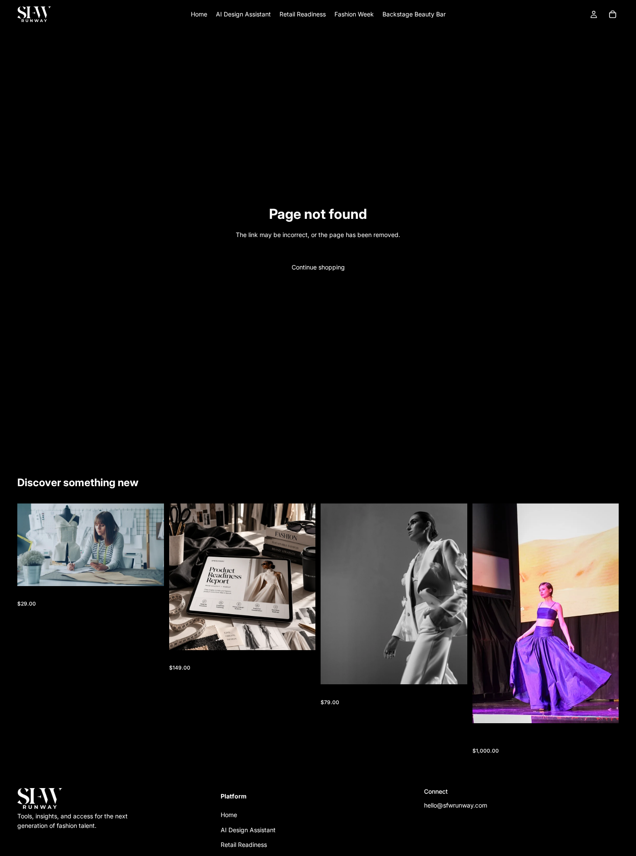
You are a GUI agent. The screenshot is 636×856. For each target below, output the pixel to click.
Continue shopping (318, 267)
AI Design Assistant (248, 829)
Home (229, 814)
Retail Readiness (244, 844)
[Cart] (612, 14)
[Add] (150, 572)
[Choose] (605, 710)
